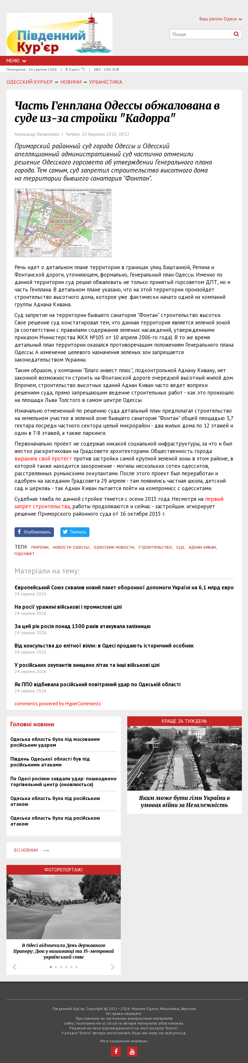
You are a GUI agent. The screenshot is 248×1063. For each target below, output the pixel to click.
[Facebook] (116, 1052)
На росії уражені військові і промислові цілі (68, 606)
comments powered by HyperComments (58, 703)
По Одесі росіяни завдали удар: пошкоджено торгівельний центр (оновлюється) (63, 781)
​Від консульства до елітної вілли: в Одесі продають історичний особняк (104, 645)
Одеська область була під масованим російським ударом (55, 742)
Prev (14, 967)
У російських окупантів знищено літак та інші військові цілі (87, 664)
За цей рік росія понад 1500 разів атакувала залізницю (83, 626)
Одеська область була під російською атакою (55, 801)
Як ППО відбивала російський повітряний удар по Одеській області (98, 684)
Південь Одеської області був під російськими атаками (50, 761)
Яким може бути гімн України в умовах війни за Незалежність (184, 802)
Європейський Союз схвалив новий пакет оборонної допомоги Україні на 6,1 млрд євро (124, 587)
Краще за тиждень (184, 721)
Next (112, 967)
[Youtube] (132, 1052)
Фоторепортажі (63, 870)
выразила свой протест (43, 458)
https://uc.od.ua (59, 34)
